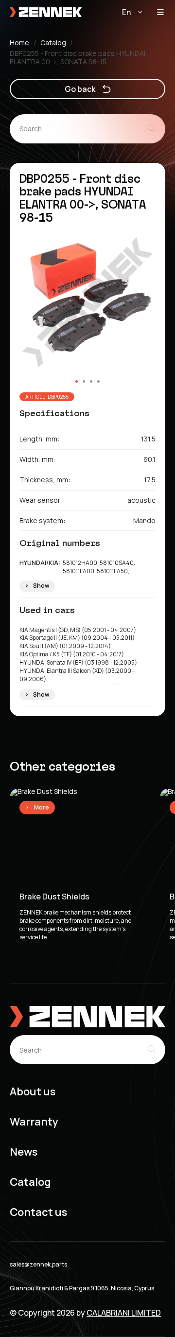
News (23, 1152)
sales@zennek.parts (38, 1264)
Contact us (38, 1212)
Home (19, 43)
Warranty (34, 1121)
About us (32, 1091)
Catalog (53, 43)
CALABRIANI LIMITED (124, 1312)
